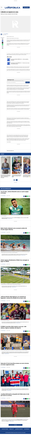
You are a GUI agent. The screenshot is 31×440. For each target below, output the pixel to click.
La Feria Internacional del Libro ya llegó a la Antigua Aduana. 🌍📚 (16, 176)
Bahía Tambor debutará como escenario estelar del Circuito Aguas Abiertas (14, 229)
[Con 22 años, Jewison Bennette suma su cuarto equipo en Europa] (15, 206)
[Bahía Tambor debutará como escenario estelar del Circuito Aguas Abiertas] (15, 243)
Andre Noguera (4, 195)
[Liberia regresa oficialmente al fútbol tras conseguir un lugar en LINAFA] (15, 275)
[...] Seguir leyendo (9, 218)
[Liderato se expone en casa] (15, 24)
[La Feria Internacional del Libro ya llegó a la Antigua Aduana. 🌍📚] (17, 165)
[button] (26, 7)
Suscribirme (27, 82)
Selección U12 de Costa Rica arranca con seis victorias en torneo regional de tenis (15, 364)
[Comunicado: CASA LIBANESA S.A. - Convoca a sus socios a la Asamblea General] (8, 63)
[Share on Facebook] (2, 41)
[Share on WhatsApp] (2, 44)
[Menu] (2, 7)
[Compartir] (2, 48)
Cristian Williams (6, 33)
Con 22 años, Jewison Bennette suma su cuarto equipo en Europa (15, 192)
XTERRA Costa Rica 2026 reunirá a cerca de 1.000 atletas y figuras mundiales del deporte (13, 327)
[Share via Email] (2, 46)
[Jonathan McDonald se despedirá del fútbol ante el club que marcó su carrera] (15, 409)
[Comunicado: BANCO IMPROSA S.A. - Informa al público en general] (8, 59)
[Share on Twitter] (2, 42)
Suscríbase (26, 429)
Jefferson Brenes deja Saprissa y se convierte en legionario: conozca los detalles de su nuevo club (13, 297)
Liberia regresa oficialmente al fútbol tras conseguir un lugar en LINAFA (15, 260)
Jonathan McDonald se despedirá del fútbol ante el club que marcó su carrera (15, 394)
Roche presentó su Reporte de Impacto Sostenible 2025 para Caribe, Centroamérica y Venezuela (5, 176)
